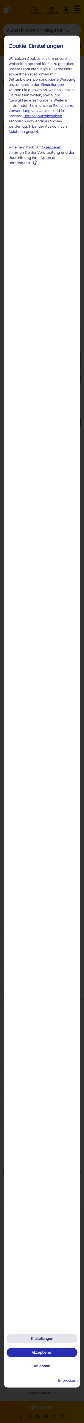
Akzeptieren (51, 147)
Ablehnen (17, 131)
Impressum (68, 1380)
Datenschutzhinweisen (42, 115)
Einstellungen (52, 84)
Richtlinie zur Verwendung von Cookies (42, 108)
